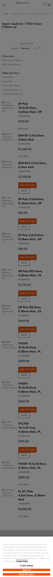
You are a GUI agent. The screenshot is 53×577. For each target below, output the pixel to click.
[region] (26, 557)
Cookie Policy (22, 561)
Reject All (26, 570)
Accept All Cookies (26, 574)
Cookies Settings (26, 565)
